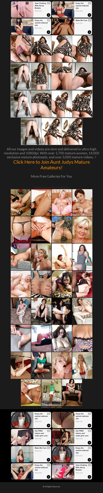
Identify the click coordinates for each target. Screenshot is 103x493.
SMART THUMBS (56, 407)
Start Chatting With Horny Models (41, 5)
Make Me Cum (81, 20)
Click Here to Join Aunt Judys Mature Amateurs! (51, 164)
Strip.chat (38, 11)
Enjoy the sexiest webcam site (41, 22)
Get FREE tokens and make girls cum (41, 433)
